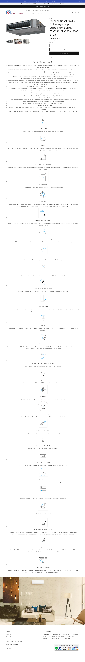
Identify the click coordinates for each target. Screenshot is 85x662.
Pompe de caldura (10, 639)
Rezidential (8, 634)
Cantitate (51, 42)
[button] (28, 10)
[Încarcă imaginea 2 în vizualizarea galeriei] (18, 41)
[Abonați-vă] (28, 648)
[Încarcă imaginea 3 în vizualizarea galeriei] (26, 41)
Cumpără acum (64, 53)
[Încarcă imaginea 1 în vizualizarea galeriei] (10, 41)
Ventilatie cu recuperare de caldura (14, 641)
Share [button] (52, 57)
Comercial (8, 636)
